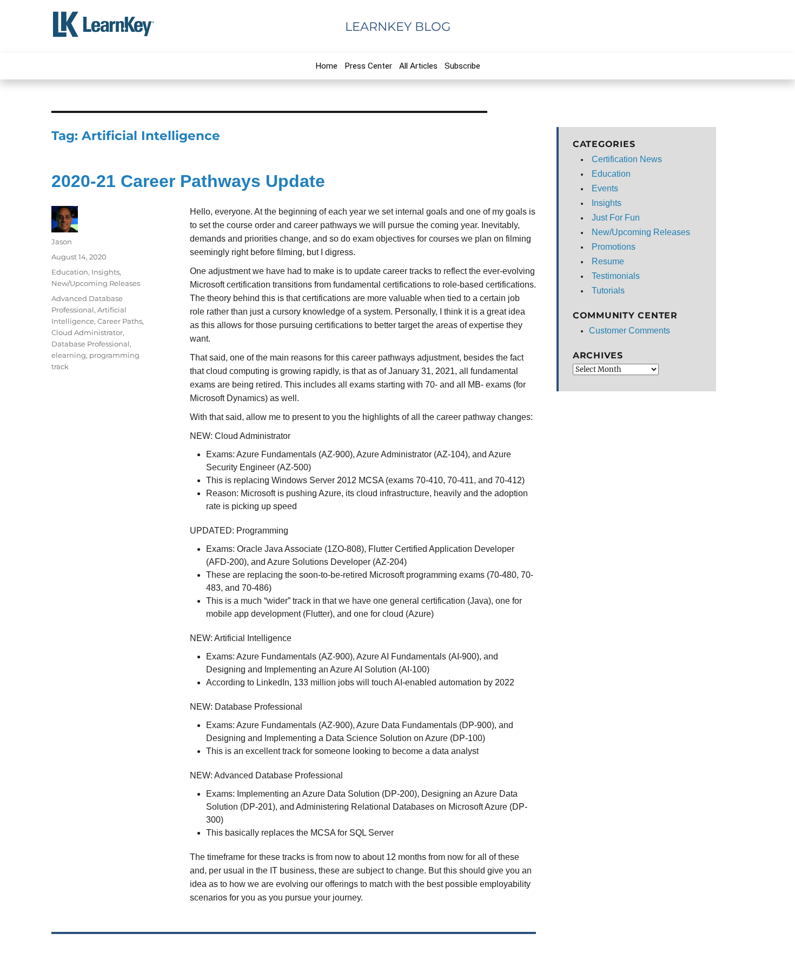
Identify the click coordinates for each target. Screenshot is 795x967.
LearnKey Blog (398, 26)
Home (326, 66)
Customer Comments (629, 330)
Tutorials (608, 290)
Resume (608, 261)
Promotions (613, 246)
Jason (61, 241)
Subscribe (462, 66)
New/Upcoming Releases (95, 283)
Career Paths (119, 321)
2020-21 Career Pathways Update (188, 181)
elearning (68, 355)
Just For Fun (616, 217)
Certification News (627, 159)
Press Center (368, 66)
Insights (105, 272)
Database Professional (90, 343)
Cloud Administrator (87, 332)
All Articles (418, 66)
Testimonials (616, 276)
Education (69, 272)
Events (605, 188)
